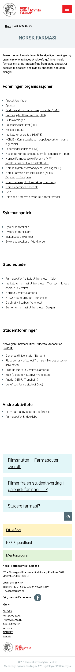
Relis (8, 192)
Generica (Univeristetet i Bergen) (25, 355)
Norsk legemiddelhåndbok (22, 187)
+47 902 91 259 (40, 586)
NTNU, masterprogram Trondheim (26, 297)
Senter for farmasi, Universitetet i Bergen (30, 307)
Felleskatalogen (15, 120)
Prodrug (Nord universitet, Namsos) (27, 370)
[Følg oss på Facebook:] (36, 597)
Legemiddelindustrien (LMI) (22, 149)
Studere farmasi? (24, 506)
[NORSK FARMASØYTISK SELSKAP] (22, 9)
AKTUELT (8, 632)
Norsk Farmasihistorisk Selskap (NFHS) (30, 173)
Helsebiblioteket (15, 129)
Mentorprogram (18, 555)
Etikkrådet (13, 530)
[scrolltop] (68, 516)
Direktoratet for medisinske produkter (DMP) (32, 110)
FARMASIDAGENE (12, 619)
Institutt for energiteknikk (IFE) (24, 134)
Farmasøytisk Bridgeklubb (21, 416)
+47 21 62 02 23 (21, 586)
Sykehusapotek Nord (18, 232)
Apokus (10, 105)
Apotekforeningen (16, 100)
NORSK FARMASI (12, 615)
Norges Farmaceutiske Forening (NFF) (29, 158)
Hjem (8, 26)
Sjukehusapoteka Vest (19, 236)
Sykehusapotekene (17, 227)
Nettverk (7, 628)
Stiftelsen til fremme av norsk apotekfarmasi (33, 197)
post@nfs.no (24, 68)
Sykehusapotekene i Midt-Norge (25, 241)
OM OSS (7, 611)
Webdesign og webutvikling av (21, 666)
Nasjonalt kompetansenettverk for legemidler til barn (38, 153)
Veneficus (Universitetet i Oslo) (24, 384)
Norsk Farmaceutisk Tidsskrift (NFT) (27, 163)
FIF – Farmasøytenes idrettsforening (28, 411)
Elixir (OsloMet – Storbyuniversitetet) (28, 374)
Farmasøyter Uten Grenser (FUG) (26, 115)
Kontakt (7, 636)
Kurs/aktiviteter (11, 624)
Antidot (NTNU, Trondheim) (22, 379)
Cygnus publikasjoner (18, 177)
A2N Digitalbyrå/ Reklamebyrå (54, 666)
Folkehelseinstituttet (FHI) (21, 125)
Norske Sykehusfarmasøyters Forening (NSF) (33, 168)
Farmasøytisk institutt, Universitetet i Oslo (31, 278)
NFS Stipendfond (19, 543)
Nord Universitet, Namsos (21, 293)
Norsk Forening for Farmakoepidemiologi (31, 182)
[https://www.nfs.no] (17, 647)
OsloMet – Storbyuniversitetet (24, 302)
